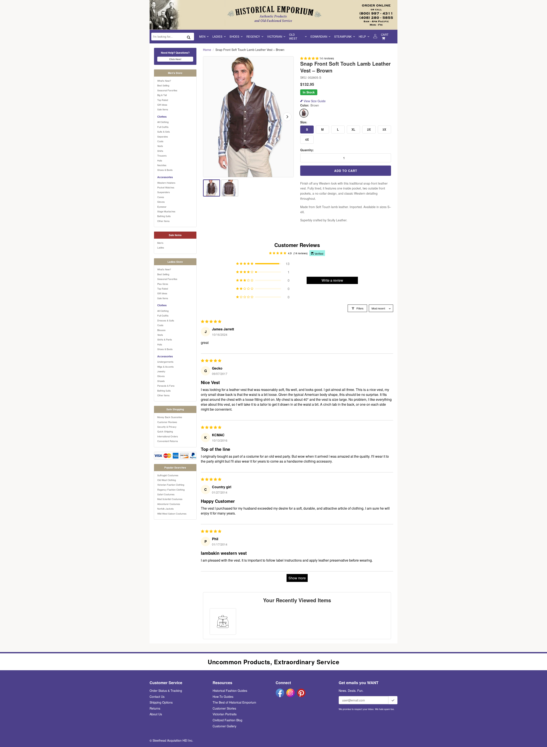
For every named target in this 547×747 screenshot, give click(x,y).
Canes (160, 197)
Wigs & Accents (165, 366)
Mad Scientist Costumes (169, 499)
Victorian (274, 36)
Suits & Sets (163, 131)
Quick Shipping (165, 431)
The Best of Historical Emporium (234, 702)
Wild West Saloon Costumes (172, 513)
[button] (309, 58)
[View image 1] (211, 188)
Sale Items (162, 109)
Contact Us (157, 696)
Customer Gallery (224, 726)
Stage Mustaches (166, 211)
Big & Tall (162, 95)
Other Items (163, 221)
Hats (159, 160)
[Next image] (287, 116)
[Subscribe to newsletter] (392, 700)
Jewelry (161, 371)
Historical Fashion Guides (230, 690)
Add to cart (345, 171)
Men (202, 36)
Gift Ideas (162, 104)
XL (353, 129)
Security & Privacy (166, 426)
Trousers (162, 155)
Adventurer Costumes (168, 504)
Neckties (161, 165)
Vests (160, 146)
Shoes (234, 36)
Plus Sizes (162, 283)
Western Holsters (166, 182)
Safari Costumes (166, 494)
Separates (162, 136)
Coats (160, 141)
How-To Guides (223, 696)
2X (369, 129)
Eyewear (161, 206)
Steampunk (343, 36)
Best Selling (163, 85)
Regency (253, 36)
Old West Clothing (166, 480)
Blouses (161, 330)
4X (307, 139)
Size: (303, 122)
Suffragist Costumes (167, 475)
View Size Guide (315, 101)
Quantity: (307, 150)
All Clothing (163, 122)
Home (207, 50)
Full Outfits (163, 127)
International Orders (167, 436)
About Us (156, 714)
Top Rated (162, 100)
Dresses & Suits (165, 320)
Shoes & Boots (165, 170)
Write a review (332, 280)
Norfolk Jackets (165, 508)
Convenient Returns (167, 441)
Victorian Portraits (225, 714)
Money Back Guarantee (169, 417)
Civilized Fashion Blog (227, 720)
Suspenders (163, 192)
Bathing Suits (164, 216)
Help (362, 36)
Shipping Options (161, 702)
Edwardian (318, 36)
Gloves (161, 201)
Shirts (160, 150)
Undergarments (165, 361)
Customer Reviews (167, 422)
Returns (155, 708)
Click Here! (175, 59)
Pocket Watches (165, 187)
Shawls (161, 381)
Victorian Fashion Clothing (170, 484)
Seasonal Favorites (167, 90)
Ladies (217, 36)
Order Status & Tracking (166, 690)
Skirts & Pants (164, 339)
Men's (160, 242)
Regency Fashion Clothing (171, 489)
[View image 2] (229, 188)
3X (384, 129)
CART (384, 35)
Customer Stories (224, 708)
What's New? (164, 80)
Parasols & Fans (166, 385)
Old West (293, 36)
